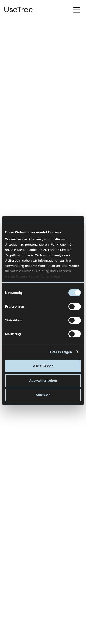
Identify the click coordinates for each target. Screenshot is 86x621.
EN (65, 10)
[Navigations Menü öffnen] (78, 9)
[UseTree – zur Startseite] (18, 9)
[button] (76, 10)
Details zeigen (61, 352)
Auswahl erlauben (43, 380)
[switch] (74, 306)
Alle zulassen (43, 366)
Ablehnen (43, 395)
